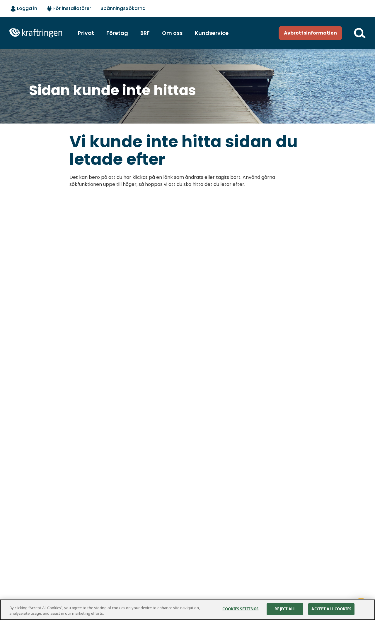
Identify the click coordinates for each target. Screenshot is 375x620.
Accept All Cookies (331, 609)
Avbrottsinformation (310, 33)
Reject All (285, 609)
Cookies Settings (240, 609)
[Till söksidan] (360, 33)
